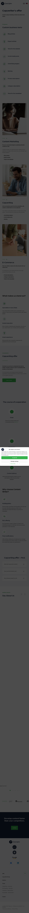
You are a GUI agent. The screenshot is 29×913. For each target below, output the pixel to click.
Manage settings (14, 461)
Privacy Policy (13, 463)
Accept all (14, 457)
